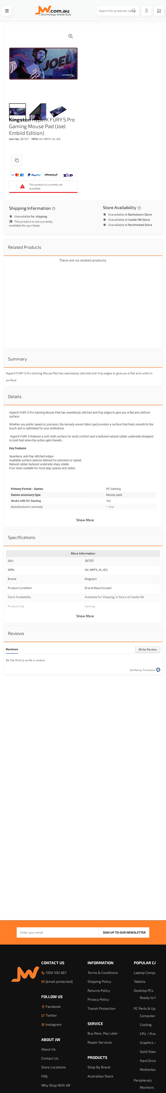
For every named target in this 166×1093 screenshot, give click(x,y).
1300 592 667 (55, 972)
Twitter (51, 1015)
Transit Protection (101, 1008)
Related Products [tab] (24, 247)
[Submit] (133, 11)
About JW (50, 1039)
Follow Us (52, 996)
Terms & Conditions (103, 972)
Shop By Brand (99, 1067)
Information (100, 962)
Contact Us (52, 962)
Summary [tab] (17, 358)
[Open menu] (7, 11)
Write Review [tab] (148, 649)
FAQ (44, 1076)
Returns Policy (99, 990)
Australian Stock (100, 1076)
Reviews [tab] (16, 633)
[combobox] (116, 11)
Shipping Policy (99, 981)
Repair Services (100, 1042)
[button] (17, 111)
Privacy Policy (98, 999)
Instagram (53, 1024)
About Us (48, 1049)
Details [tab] (15, 396)
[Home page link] (53, 11)
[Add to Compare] (17, 160)
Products (97, 1057)
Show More (85, 520)
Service (95, 1023)
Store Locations (53, 1067)
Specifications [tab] (21, 537)
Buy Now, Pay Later (103, 1033)
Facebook (53, 1006)
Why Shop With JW (55, 1085)
